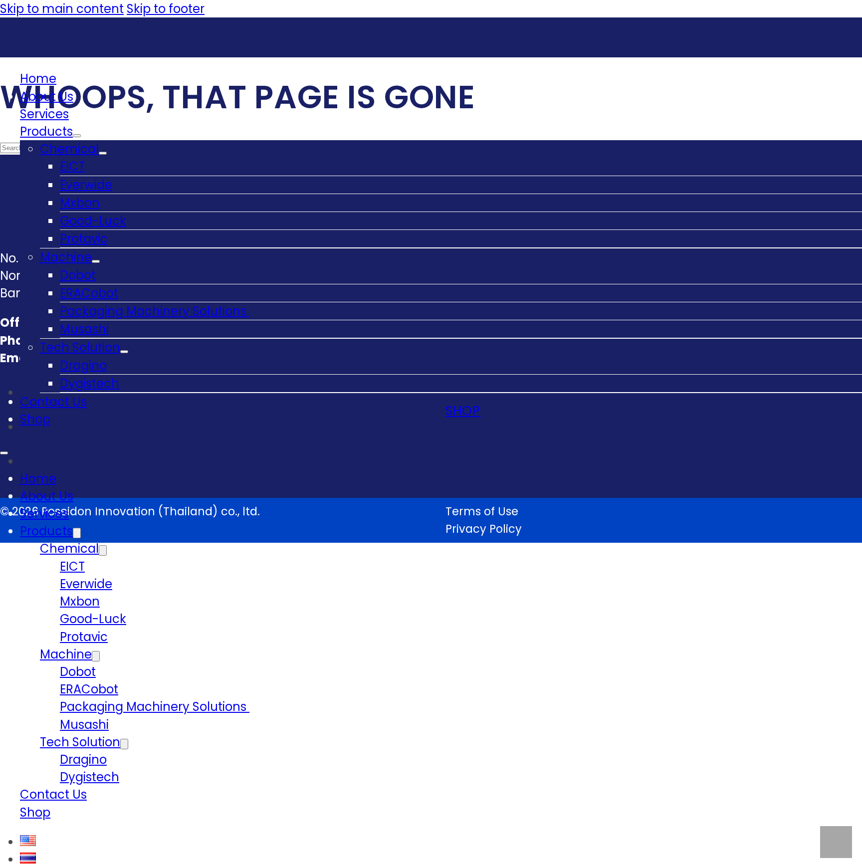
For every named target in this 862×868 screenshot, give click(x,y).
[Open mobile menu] (4, 452)
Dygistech (89, 383)
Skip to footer (166, 8)
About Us (46, 96)
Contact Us (53, 402)
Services (44, 114)
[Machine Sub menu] (96, 261)
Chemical (69, 149)
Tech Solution (80, 347)
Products (46, 131)
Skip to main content (62, 8)
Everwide (86, 185)
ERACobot (89, 293)
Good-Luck (93, 221)
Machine (66, 257)
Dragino (83, 365)
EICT (72, 166)
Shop (35, 419)
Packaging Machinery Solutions (154, 311)
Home (38, 78)
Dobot (78, 275)
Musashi (84, 329)
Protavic (84, 238)
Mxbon (80, 203)
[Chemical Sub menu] (103, 153)
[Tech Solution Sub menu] (124, 351)
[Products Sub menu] (77, 135)
